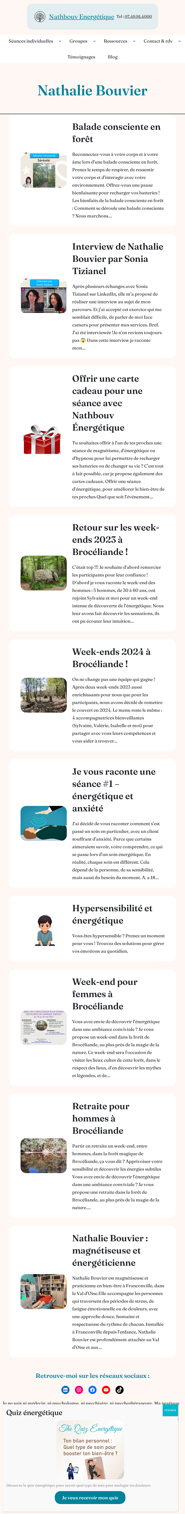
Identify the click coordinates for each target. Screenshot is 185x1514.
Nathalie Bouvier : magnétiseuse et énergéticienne (110, 1250)
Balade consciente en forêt (116, 132)
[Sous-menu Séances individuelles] (60, 41)
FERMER (170, 1410)
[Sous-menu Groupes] (94, 41)
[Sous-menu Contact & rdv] (179, 41)
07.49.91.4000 (138, 16)
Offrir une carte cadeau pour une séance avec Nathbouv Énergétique (107, 403)
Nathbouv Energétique (81, 16)
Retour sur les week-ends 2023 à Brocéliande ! (115, 539)
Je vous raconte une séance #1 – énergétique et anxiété (114, 790)
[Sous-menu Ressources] (134, 41)
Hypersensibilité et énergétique (112, 914)
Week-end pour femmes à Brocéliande (105, 994)
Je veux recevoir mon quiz (90, 1497)
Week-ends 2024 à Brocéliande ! (111, 657)
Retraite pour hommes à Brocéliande (101, 1118)
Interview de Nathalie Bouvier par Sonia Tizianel (117, 258)
